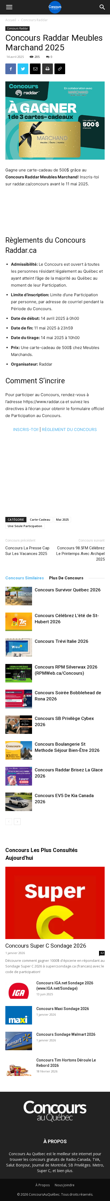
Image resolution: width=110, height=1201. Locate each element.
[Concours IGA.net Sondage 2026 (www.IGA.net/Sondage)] (18, 989)
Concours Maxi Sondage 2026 (62, 1009)
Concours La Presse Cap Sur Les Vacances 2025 (27, 551)
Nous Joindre (64, 1185)
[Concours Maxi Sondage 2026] (18, 1015)
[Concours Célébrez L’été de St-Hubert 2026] (18, 622)
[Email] (35, 68)
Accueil (10, 20)
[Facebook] (10, 68)
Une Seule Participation (25, 526)
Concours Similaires (24, 578)
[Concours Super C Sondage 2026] (55, 903)
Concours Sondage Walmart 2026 (65, 1034)
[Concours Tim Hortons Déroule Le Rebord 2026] (18, 1066)
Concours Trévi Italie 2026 (61, 641)
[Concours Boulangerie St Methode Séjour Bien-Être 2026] (18, 750)
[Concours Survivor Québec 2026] (18, 596)
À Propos (43, 1185)
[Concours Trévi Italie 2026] (18, 647)
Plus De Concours (66, 578)
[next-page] (17, 821)
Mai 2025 (62, 519)
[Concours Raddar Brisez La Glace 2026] (18, 776)
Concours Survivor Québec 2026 (68, 589)
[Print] (47, 68)
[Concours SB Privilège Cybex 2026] (18, 724)
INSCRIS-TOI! (25, 429)
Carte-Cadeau (40, 519)
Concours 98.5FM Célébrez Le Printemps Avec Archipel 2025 (80, 554)
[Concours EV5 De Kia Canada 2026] (18, 802)
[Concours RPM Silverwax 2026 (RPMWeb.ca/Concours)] (18, 673)
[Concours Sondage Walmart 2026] (18, 1041)
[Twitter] (23, 68)
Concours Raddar (34, 20)
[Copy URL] (59, 68)
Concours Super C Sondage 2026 (45, 946)
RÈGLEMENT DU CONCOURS (69, 429)
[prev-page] (8, 821)
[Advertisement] (55, 208)
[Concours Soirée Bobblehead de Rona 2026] (18, 699)
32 (102, 953)
